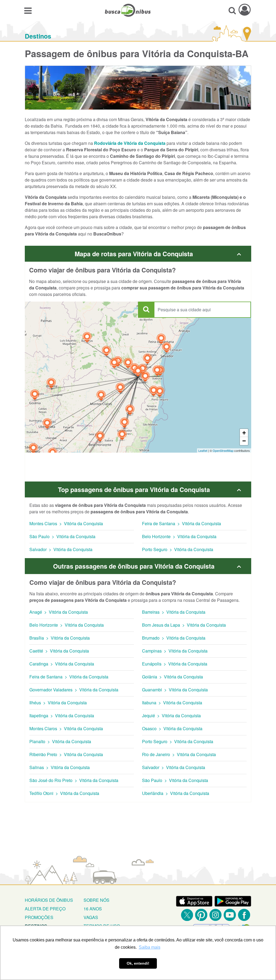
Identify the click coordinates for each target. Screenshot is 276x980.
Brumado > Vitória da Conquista (173, 638)
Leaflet (202, 450)
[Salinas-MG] (120, 388)
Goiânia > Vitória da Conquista (172, 677)
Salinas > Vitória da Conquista (59, 767)
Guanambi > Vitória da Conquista (175, 690)
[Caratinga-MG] (122, 435)
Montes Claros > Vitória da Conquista (66, 523)
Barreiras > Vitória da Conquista (173, 612)
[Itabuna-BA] (157, 371)
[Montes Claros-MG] (101, 396)
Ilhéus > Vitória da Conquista (58, 702)
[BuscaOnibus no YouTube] (230, 915)
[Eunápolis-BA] (153, 391)
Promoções (39, 917)
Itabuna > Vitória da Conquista (172, 702)
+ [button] (244, 432)
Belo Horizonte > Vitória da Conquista (179, 536)
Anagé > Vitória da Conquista (58, 612)
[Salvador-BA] (166, 348)
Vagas (91, 917)
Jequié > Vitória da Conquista (171, 715)
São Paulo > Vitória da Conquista (62, 536)
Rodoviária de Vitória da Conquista (129, 143)
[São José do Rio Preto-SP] (33, 449)
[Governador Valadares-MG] (124, 423)
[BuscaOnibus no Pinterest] (201, 915)
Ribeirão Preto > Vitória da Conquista (66, 754)
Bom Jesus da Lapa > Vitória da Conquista (184, 625)
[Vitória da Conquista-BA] (138, 372)
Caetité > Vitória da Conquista (59, 651)
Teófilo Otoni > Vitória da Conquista (64, 793)
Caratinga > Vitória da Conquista (61, 664)
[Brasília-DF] (51, 384)
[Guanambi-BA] (114, 364)
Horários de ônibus (49, 900)
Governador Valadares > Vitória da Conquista (73, 690)
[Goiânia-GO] (34, 395)
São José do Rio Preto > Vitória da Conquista (73, 780)
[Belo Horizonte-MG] (100, 437)
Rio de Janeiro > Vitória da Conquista (179, 754)
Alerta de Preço (45, 909)
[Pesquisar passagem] (232, 10)
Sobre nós (96, 900)
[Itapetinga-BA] (145, 377)
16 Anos (93, 909)
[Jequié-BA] (147, 359)
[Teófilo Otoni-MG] (129, 410)
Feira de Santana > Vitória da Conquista (181, 523)
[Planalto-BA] (142, 369)
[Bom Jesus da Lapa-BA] (106, 351)
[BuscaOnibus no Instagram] (215, 915)
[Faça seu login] (244, 9)
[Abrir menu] (28, 10)
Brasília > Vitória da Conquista (59, 638)
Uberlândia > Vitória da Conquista (175, 793)
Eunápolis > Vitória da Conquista (174, 664)
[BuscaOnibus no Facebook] (244, 915)
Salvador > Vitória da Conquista (60, 549)
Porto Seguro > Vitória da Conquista (177, 549)
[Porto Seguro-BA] (159, 392)
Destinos (38, 36)
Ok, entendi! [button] (138, 963)
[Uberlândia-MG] (47, 424)
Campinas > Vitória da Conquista (175, 651)
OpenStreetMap (223, 450)
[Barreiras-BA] (87, 338)
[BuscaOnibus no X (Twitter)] (187, 915)
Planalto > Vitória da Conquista (60, 741)
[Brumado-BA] (128, 364)
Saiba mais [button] (149, 947)
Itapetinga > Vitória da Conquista (61, 715)
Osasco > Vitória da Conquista (172, 728)
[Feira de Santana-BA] (161, 339)
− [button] (244, 441)
